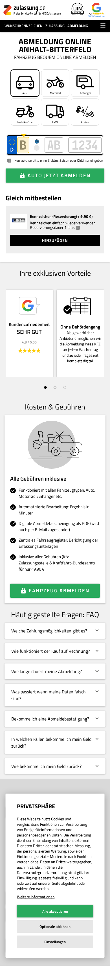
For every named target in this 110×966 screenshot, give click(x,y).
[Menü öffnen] (102, 25)
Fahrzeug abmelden (59, 590)
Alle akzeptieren (55, 911)
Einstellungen (55, 942)
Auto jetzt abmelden (59, 175)
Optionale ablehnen (55, 926)
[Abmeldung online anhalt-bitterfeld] (32, 10)
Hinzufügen (55, 240)
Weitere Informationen (36, 897)
